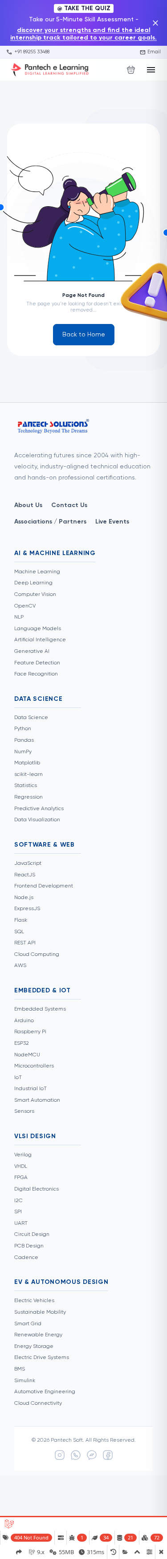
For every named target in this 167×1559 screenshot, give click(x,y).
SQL (19, 932)
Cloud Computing (36, 954)
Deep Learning (33, 583)
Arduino (24, 1020)
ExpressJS (27, 908)
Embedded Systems (40, 1009)
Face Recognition (36, 674)
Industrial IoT (30, 1088)
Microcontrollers (34, 1066)
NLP (19, 617)
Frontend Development (43, 886)
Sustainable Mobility (40, 1312)
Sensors (24, 1111)
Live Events (112, 522)
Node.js (23, 897)
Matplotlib (27, 763)
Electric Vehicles (34, 1300)
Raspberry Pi (30, 1032)
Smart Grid (27, 1324)
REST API (25, 943)
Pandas (24, 740)
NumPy (23, 752)
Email (150, 52)
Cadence (26, 1257)
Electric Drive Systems (41, 1357)
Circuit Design (31, 1234)
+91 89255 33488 (27, 52)
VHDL (20, 1166)
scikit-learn (28, 774)
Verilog (23, 1155)
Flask (20, 920)
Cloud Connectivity (38, 1403)
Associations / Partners (50, 522)
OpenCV (25, 606)
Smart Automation (37, 1100)
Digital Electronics (36, 1189)
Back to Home (83, 335)
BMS (19, 1369)
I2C (18, 1200)
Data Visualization (37, 820)
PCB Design (29, 1246)
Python (22, 729)
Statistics (25, 785)
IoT (18, 1077)
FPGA (21, 1177)
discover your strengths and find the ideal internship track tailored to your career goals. (83, 34)
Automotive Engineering (44, 1392)
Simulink (24, 1380)
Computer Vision (35, 594)
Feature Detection (37, 663)
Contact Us (69, 505)
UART (21, 1223)
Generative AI (31, 651)
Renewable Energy (38, 1335)
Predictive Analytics (39, 808)
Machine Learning (37, 572)
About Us (28, 505)
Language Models (37, 629)
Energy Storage (33, 1346)
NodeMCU (27, 1055)
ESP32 (21, 1043)
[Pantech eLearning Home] (50, 70)
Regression (28, 797)
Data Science (31, 717)
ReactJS (24, 875)
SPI (18, 1212)
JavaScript (27, 863)
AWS (20, 965)
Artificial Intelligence (40, 640)
